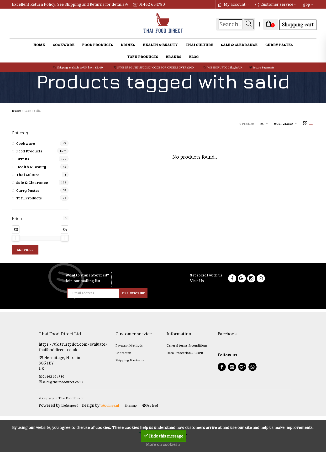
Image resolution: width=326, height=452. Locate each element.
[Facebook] (232, 279)
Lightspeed (69, 405)
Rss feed (152, 405)
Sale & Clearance (239, 44)
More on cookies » (163, 444)
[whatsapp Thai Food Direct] (261, 279)
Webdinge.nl (109, 405)
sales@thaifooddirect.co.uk (62, 382)
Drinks (128, 44)
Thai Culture (199, 44)
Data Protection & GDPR (185, 353)
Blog (194, 56)
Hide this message (166, 436)
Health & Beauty (160, 44)
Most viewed (283, 123)
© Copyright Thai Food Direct (61, 398)
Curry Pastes (279, 44)
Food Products (97, 44)
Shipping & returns (130, 360)
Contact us (123, 353)
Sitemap (131, 405)
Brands (173, 56)
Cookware (63, 44)
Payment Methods (129, 345)
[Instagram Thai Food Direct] (251, 279)
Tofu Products (142, 56)
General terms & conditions (187, 345)
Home (39, 44)
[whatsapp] (252, 367)
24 (262, 123)
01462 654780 (151, 4)
